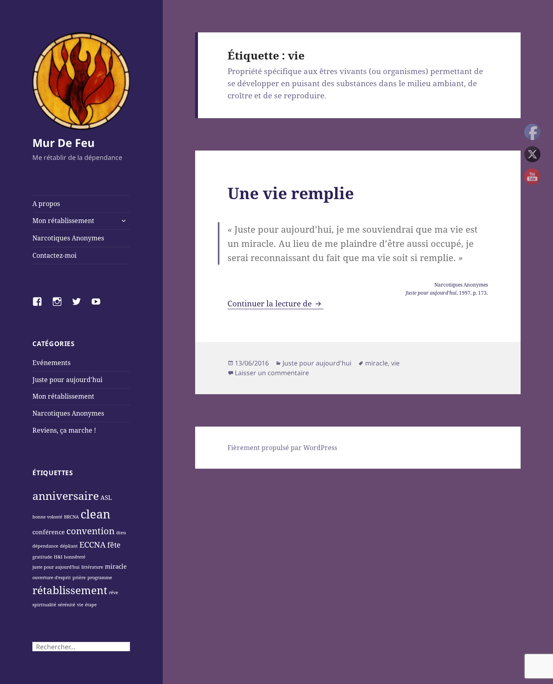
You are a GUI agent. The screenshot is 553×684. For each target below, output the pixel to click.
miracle (116, 566)
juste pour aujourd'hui (56, 567)
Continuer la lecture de (275, 303)
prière (79, 577)
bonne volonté (47, 517)
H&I (58, 557)
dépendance (45, 546)
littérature (92, 567)
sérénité (66, 605)
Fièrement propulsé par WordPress (282, 447)
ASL (106, 497)
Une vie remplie (291, 193)
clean (96, 514)
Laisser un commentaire (272, 372)
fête (114, 545)
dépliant (69, 546)
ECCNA (92, 544)
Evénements (51, 362)
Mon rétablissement (63, 220)
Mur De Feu (63, 142)
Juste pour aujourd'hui (67, 379)
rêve (113, 592)
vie (80, 605)
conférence (48, 532)
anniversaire (65, 495)
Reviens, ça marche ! (64, 430)
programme (99, 577)
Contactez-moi (54, 255)
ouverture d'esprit (51, 577)
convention (90, 531)
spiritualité (44, 605)
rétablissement (69, 590)
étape (91, 605)
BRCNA (71, 517)
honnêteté (74, 557)
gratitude (42, 557)
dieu (121, 532)
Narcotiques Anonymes (68, 238)
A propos (46, 203)
